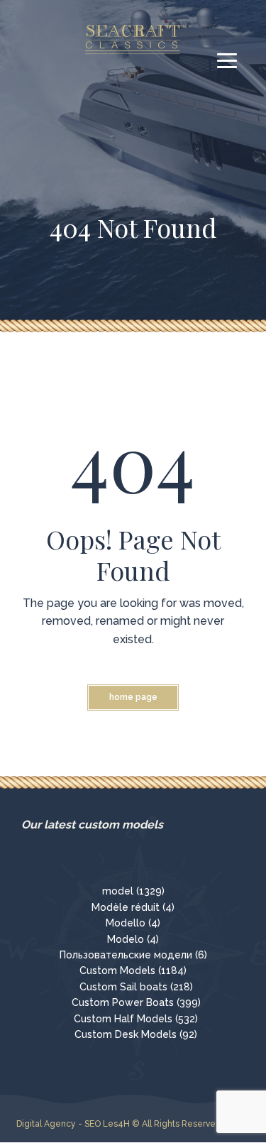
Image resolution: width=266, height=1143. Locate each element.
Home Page (133, 697)
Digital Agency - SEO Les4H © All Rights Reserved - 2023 (133, 1124)
